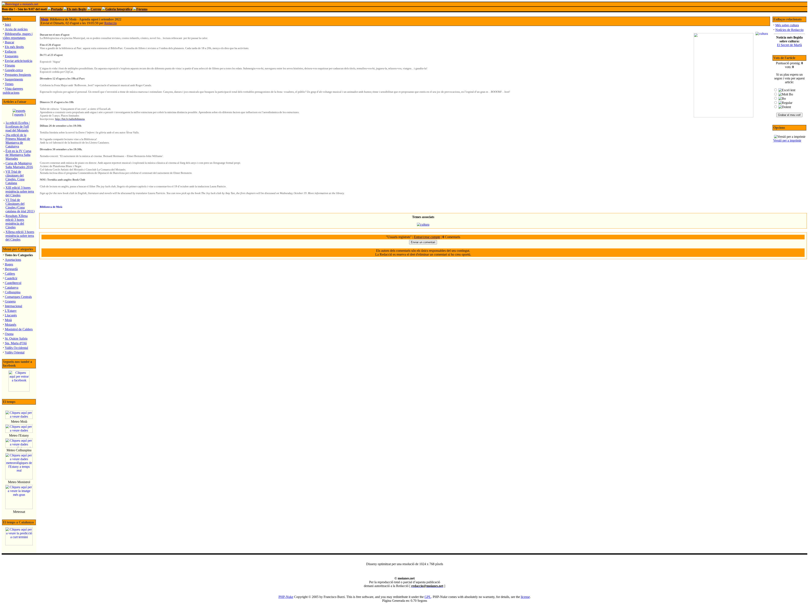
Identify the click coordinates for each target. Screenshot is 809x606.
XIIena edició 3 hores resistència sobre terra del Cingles (19, 235)
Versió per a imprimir (787, 140)
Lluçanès (11, 315)
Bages (9, 264)
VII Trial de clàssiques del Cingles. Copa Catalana (14, 177)
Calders (10, 273)
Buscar (9, 42)
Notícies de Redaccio (789, 30)
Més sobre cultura (787, 25)
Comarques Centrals (18, 297)
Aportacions (13, 259)
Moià (8, 320)
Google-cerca (14, 70)
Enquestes (11, 56)
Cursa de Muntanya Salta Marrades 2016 (19, 165)
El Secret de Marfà (789, 45)
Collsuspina (12, 292)
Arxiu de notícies (16, 29)
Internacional (13, 306)
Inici (8, 24)
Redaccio (110, 23)
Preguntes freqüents (18, 74)
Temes (9, 84)
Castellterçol (13, 283)
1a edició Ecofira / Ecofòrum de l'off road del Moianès (17, 126)
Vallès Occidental (16, 348)
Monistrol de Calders (19, 329)
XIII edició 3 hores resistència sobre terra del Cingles (19, 191)
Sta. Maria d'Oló (16, 343)
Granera (10, 301)
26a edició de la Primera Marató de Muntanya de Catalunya (17, 140)
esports (19, 114)
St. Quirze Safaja (16, 338)
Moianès (10, 324)
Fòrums (10, 65)
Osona (9, 334)
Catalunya (11, 287)
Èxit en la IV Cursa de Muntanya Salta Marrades (18, 154)
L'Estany (11, 310)
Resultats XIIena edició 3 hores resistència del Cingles (16, 221)
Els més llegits (14, 47)
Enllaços (10, 51)
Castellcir (11, 278)
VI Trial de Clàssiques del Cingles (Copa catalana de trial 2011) (20, 205)
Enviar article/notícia (18, 61)
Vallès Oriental (14, 352)
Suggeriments (14, 79)
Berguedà (11, 269)
